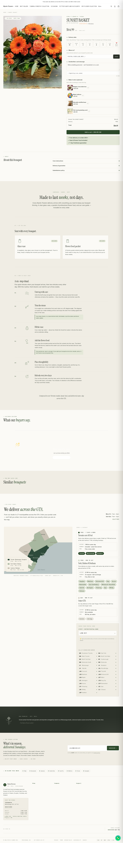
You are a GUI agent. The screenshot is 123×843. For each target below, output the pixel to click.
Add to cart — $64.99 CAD (93, 132)
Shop (4, 12)
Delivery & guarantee (59, 165)
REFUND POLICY (68, 840)
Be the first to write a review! (61, 457)
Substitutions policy (59, 170)
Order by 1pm (76, 1)
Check (116, 56)
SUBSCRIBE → (113, 748)
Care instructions (58, 161)
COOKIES (85, 840)
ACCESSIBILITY (77, 840)
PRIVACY (56, 840)
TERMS (61, 840)
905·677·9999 (115, 519)
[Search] (111, 6)
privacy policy (97, 752)
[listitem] (99, 6)
